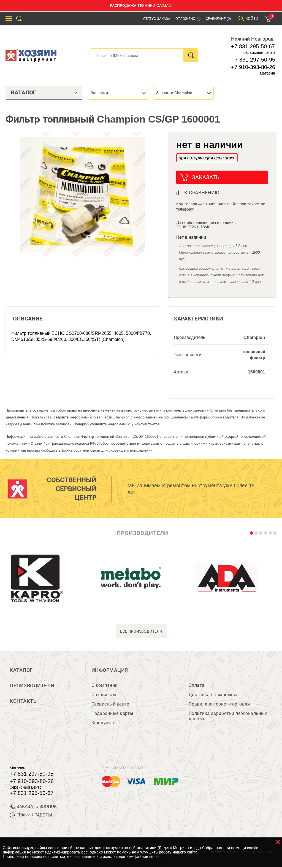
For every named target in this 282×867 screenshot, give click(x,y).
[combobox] (118, 93)
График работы (34, 815)
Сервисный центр (110, 704)
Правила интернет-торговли (219, 704)
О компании (104, 685)
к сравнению (201, 192)
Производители (32, 685)
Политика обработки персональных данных (228, 716)
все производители (141, 631)
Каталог (21, 670)
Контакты (24, 701)
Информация (109, 670)
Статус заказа (156, 19)
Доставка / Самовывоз (214, 694)
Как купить (103, 722)
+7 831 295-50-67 (253, 46)
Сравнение (218, 19)
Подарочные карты (112, 713)
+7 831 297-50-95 (253, 60)
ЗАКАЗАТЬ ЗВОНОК (37, 806)
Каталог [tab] (23, 92)
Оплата (197, 685)
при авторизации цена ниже (207, 157)
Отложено (187, 19)
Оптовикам (103, 694)
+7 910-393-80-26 (253, 67)
